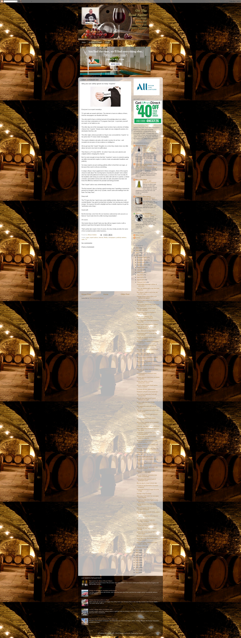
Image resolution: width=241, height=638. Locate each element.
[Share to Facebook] (110, 235)
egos (87, 237)
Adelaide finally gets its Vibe (145, 456)
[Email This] (104, 235)
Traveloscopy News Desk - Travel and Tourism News (146, 165)
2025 (137, 250)
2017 (137, 562)
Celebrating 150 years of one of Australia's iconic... (146, 479)
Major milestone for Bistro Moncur (147, 331)
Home (84, 42)
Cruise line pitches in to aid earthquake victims (145, 382)
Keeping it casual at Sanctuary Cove (147, 536)
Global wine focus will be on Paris (99, 600)
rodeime (137, 237)
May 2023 (140, 275)
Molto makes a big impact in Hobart (147, 324)
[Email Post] (101, 235)
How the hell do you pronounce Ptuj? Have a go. (103, 619)
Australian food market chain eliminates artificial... (145, 354)
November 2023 (142, 260)
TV (86, 239)
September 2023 (142, 265)
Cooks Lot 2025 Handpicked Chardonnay (149, 181)
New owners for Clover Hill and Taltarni (100, 581)
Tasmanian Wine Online (143, 196)
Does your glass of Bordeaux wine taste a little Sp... (147, 543)
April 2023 (140, 277)
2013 (137, 572)
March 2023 (141, 279)
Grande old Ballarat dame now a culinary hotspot (146, 338)
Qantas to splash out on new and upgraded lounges (146, 346)
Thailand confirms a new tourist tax (147, 391)
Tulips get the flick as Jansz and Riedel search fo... (146, 327)
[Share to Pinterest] (111, 235)
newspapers (112, 237)
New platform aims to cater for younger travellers (146, 520)
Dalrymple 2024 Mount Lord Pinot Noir (149, 198)
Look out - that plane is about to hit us (148, 426)
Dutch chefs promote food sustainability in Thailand (145, 317)
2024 (137, 253)
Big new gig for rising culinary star (147, 483)
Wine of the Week (141, 179)
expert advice (94, 237)
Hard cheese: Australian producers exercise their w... (147, 362)
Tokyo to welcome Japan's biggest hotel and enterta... (147, 524)
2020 (137, 555)
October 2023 (141, 262)
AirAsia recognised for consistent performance (103, 590)
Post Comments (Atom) (97, 298)
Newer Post (86, 294)
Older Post (125, 294)
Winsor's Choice (141, 145)
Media (106, 237)
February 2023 (141, 282)
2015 (137, 567)
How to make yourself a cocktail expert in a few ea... (146, 437)
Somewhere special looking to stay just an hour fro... (147, 441)
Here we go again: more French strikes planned (146, 309)
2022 (137, 550)
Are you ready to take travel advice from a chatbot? (147, 386)
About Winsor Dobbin (95, 42)
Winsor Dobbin (139, 235)
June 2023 (140, 272)
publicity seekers (121, 237)
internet (101, 237)
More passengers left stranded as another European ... (147, 508)
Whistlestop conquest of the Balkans (149, 215)
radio (83, 239)
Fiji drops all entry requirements (146, 389)
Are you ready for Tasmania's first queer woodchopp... (147, 475)
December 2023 (142, 257)
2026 (137, 248)
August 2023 (141, 267)
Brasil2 (128, 633)
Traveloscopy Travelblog (143, 213)
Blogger (140, 633)
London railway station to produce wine (100, 609)
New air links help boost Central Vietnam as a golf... (146, 399)
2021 (137, 552)
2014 (137, 570)
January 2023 (141, 547)
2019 (137, 557)
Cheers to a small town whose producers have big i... (146, 471)
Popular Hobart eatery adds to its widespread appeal (146, 297)
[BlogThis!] (106, 235)
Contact (107, 42)
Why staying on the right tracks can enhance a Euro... (147, 467)
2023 (137, 255)
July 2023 (140, 270)
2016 (137, 565)
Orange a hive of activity (144, 493)
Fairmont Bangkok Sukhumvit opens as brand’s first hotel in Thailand (146, 168)
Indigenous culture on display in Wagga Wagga (146, 313)
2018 (137, 560)
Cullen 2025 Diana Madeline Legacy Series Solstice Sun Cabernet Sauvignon (149, 150)
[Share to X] (108, 235)
